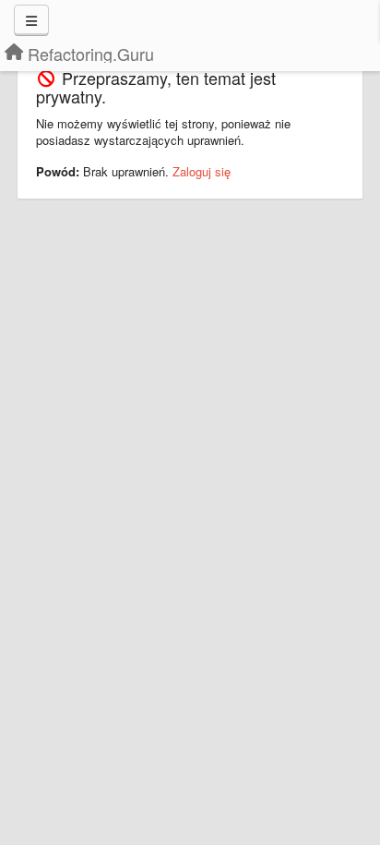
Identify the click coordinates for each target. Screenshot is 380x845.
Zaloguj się (201, 171)
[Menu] (31, 20)
